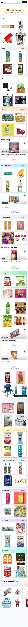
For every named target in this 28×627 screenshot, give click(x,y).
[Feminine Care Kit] (8, 294)
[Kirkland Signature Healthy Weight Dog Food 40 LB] (20, 408)
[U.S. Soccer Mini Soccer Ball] (20, 238)
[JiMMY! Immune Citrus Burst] (8, 541)
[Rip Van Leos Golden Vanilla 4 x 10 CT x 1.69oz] (20, 481)
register (10, 12)
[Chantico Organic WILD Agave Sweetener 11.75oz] (8, 186)
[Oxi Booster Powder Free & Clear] (20, 225)
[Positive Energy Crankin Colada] (20, 451)
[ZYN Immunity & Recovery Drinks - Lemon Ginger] (8, 56)
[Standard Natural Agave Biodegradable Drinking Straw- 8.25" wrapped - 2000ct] (20, 511)
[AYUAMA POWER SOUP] (20, 130)
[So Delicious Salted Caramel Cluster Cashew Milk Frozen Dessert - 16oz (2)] (20, 39)
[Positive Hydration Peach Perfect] (20, 26)
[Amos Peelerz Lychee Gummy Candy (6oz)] (20, 528)
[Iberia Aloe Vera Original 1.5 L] (7, 307)
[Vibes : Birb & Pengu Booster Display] (17, 592)
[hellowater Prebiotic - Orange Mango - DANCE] (20, 56)
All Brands (5, 6)
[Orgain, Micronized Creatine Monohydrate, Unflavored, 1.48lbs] (8, 481)
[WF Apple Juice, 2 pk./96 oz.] (8, 559)
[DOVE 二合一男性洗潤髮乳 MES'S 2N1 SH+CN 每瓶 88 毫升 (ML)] (8, 468)
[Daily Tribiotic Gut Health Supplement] (20, 571)
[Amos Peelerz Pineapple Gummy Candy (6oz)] (7, 320)
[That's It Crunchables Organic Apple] (8, 281)
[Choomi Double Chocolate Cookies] (20, 307)
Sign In (24, 2)
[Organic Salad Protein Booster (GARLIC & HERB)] (20, 87)
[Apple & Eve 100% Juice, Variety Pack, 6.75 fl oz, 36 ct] (8, 117)
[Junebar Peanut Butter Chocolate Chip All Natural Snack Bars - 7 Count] (20, 498)
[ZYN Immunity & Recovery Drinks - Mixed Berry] (8, 498)
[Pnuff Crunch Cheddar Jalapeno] (8, 451)
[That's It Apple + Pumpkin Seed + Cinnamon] (8, 438)
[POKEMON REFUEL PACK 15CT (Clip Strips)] (7, 100)
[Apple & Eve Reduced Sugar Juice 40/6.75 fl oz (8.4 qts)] (8, 528)
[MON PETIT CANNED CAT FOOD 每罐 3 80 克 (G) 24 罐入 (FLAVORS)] (8, 408)
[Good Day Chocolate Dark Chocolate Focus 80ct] (7, 377)
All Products (21, 6)
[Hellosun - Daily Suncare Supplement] (20, 320)
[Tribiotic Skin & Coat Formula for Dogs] (20, 421)
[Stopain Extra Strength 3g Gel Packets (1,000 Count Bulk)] (20, 390)
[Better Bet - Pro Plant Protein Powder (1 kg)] (20, 559)
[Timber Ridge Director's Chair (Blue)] (7, 390)
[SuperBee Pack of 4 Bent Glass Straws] (8, 225)
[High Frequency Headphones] (7, 87)
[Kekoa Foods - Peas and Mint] (8, 130)
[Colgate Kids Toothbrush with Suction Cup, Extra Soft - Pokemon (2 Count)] (20, 468)
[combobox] (12, 2)
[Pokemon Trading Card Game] (7, 592)
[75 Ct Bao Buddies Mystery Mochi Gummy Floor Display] (20, 377)
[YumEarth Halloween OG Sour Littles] (20, 100)
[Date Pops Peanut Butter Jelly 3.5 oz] (8, 511)
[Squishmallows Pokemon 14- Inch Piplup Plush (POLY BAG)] (7, 603)
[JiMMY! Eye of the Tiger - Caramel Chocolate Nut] (20, 438)
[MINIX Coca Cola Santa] (17, 603)
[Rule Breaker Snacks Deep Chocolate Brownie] (20, 294)
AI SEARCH (18, 2)
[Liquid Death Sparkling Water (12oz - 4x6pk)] (20, 69)
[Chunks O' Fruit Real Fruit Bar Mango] (20, 173)
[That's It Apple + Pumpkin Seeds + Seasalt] (20, 541)
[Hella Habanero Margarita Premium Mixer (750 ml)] (20, 186)
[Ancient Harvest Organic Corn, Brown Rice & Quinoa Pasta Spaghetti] (8, 173)
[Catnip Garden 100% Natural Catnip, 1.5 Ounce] (8, 421)
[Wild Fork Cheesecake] (8, 69)
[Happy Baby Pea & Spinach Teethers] (20, 281)
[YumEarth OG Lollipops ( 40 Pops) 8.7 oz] (8, 571)
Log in (6, 12)
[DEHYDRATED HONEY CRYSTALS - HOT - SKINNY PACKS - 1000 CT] (7, 26)
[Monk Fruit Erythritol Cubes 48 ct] (20, 117)
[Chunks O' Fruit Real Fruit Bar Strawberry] (7, 39)
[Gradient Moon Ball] (8, 238)
